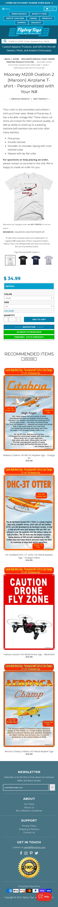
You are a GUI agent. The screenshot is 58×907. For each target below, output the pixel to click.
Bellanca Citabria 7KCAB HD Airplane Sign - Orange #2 (29, 457)
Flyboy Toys (28, 897)
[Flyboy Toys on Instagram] (26, 853)
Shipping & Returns (29, 829)
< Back (6, 59)
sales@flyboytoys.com (34, 847)
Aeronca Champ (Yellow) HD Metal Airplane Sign (29, 751)
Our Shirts (29, 804)
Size (6, 302)
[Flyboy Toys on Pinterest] (31, 853)
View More (29, 359)
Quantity (9, 315)
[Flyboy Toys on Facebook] (21, 853)
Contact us (29, 832)
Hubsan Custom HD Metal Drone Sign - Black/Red (29, 654)
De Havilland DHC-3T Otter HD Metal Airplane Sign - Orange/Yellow (29, 556)
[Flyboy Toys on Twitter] (36, 853)
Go (52, 787)
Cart (51, 9)
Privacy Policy (29, 825)
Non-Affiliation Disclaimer (29, 810)
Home (16, 59)
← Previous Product (19, 99)
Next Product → (41, 99)
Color (8, 294)
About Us (29, 807)
